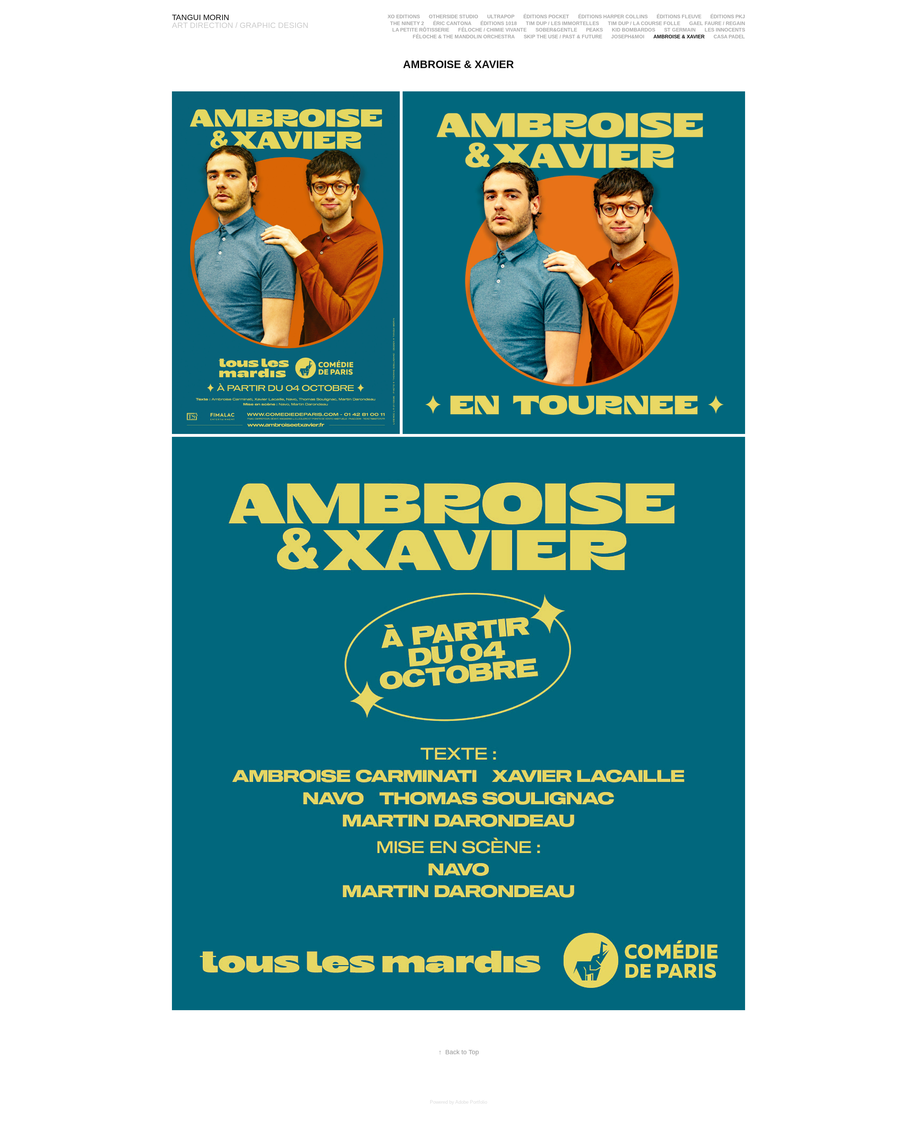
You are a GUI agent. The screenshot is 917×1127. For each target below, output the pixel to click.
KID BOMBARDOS (633, 30)
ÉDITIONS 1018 (498, 23)
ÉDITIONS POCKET (546, 16)
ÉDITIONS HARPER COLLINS (613, 16)
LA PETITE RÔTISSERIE (420, 30)
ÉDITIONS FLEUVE (679, 16)
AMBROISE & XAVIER (679, 36)
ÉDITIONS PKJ (727, 16)
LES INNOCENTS (725, 30)
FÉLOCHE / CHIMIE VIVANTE (492, 30)
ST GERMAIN (680, 30)
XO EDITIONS (404, 16)
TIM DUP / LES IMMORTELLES (562, 23)
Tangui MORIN (200, 17)
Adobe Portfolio (471, 1102)
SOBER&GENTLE (556, 30)
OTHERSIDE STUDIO (453, 16)
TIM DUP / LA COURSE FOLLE (644, 23)
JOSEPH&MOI (627, 36)
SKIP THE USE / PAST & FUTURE (563, 36)
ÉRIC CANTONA (452, 23)
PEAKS (594, 30)
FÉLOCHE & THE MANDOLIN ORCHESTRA (464, 36)
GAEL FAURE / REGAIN (717, 23)
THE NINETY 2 (407, 23)
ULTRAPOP (500, 16)
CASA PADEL (729, 36)
